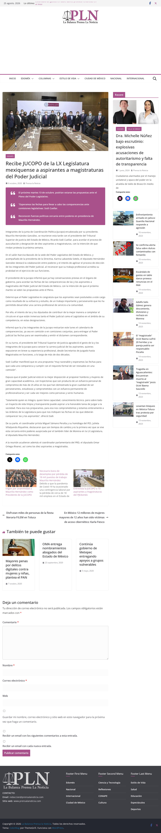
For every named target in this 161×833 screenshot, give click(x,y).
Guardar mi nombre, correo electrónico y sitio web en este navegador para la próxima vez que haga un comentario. (54, 719)
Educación (136, 795)
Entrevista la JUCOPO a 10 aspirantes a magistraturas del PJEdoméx (87, 491)
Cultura (102, 802)
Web (5, 696)
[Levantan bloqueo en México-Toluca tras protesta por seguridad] (123, 414)
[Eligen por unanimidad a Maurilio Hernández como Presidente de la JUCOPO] (21, 478)
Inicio (12, 78)
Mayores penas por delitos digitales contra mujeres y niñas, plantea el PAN (17, 569)
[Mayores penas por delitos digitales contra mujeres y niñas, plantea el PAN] (19, 541)
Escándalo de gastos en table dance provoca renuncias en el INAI (144, 278)
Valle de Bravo (134, 129)
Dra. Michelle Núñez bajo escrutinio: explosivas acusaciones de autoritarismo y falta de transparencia (134, 150)
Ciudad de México (95, 78)
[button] (32, 78)
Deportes (136, 809)
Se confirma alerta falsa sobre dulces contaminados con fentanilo (145, 249)
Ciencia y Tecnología (109, 782)
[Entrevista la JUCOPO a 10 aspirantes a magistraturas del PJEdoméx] (88, 478)
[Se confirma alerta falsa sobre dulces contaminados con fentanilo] (123, 253)
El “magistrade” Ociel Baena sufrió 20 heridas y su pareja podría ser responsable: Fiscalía (145, 344)
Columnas (45, 78)
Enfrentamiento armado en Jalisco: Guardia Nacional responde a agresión (145, 221)
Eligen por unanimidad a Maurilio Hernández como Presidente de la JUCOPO (19, 491)
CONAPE (102, 795)
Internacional (135, 78)
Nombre (9, 665)
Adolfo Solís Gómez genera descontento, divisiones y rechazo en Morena (143, 310)
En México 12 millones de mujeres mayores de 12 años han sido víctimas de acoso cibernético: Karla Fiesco (82, 517)
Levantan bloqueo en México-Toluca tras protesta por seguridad (145, 410)
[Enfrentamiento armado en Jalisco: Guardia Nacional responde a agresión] (123, 225)
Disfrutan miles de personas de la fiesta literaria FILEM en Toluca (29, 515)
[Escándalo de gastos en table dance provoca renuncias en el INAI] (123, 282)
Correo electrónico (15, 680)
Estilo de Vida (68, 78)
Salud (134, 789)
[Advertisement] (80, 50)
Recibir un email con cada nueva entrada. (27, 746)
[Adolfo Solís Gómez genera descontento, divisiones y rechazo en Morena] (123, 314)
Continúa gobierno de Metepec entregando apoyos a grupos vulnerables (91, 554)
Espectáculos (138, 802)
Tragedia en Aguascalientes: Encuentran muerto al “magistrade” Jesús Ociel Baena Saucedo (146, 379)
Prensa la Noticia (33, 183)
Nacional (116, 78)
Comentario (11, 622)
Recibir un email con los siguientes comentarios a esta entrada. (40, 735)
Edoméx (25, 78)
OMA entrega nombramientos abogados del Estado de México (55, 550)
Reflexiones (104, 789)
